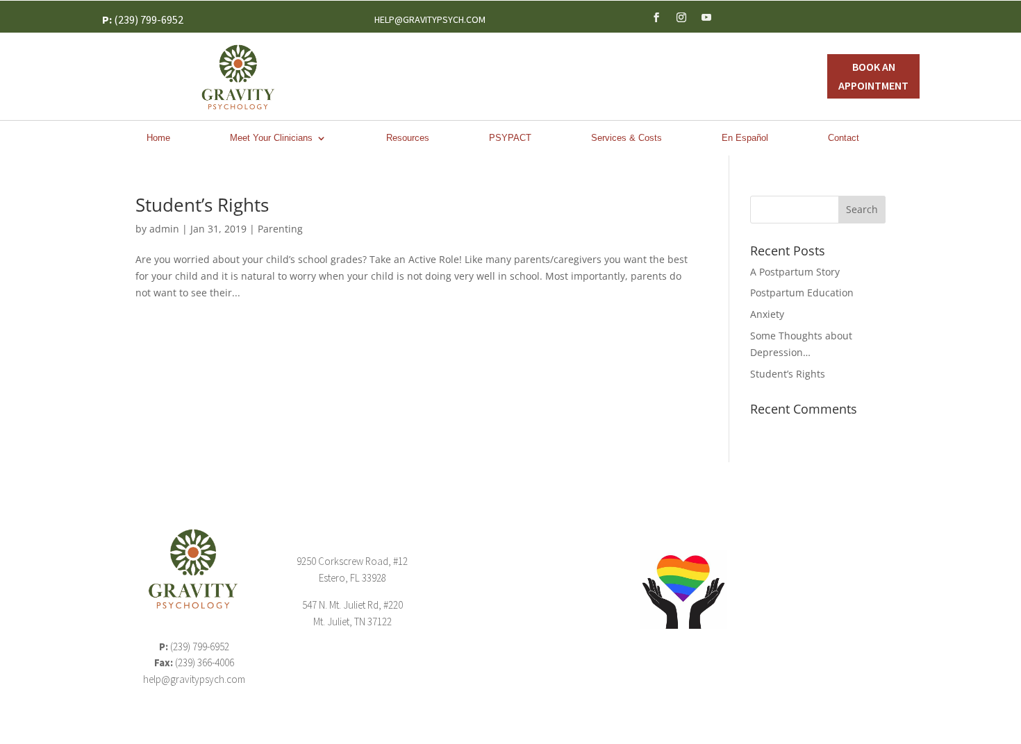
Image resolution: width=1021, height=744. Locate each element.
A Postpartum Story (795, 271)
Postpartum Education (802, 292)
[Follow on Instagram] (681, 17)
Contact (843, 138)
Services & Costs (626, 138)
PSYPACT (510, 138)
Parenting (280, 228)
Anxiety (767, 314)
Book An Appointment (873, 76)
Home (158, 138)
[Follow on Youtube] (706, 17)
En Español (745, 138)
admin (164, 228)
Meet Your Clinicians (271, 138)
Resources (407, 138)
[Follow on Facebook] (656, 17)
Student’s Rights (202, 204)
